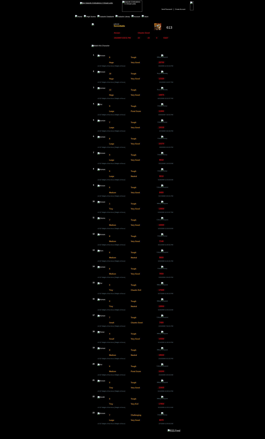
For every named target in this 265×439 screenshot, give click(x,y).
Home (79, 17)
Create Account (180, 9)
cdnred (116, 24)
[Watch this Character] (100, 46)
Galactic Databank (107, 17)
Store (146, 17)
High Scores (91, 17)
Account (137, 17)
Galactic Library (124, 17)
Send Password (166, 9)
